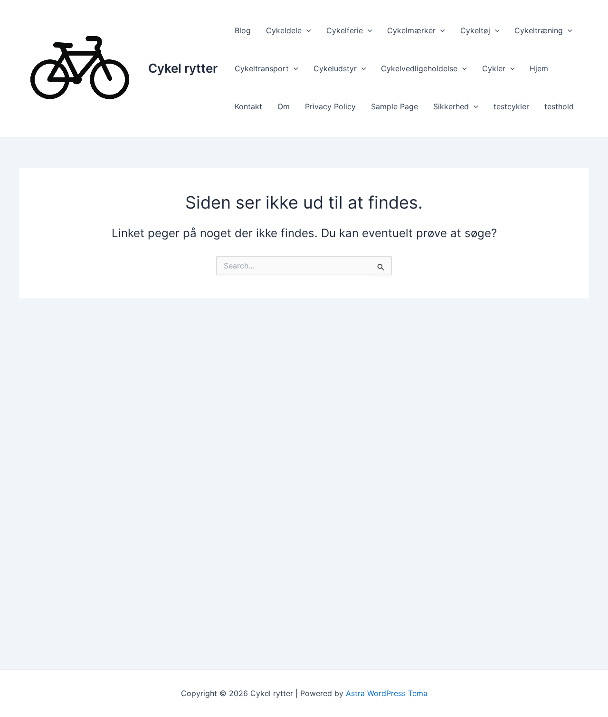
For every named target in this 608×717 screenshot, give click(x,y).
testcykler (511, 106)
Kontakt (248, 106)
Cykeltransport (262, 68)
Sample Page (394, 106)
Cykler (493, 68)
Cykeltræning (538, 30)
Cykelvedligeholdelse (419, 68)
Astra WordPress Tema (387, 693)
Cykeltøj (475, 30)
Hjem (539, 68)
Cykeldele (284, 30)
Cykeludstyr (335, 68)
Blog (243, 30)
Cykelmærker (411, 30)
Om (283, 106)
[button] (306, 30)
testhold (559, 106)
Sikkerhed (451, 106)
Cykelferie (344, 30)
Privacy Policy (330, 106)
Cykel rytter (183, 68)
